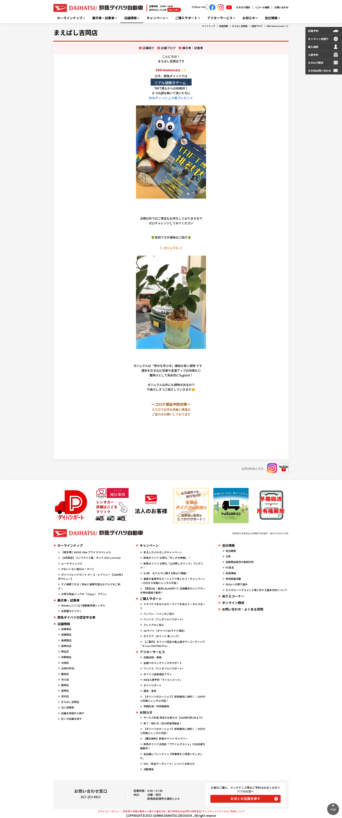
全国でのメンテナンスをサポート (162, 663)
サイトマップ (209, 811)
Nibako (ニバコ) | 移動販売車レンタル (83, 605)
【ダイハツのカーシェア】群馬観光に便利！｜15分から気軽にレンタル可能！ (172, 699)
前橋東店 (66, 629)
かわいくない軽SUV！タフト (77, 569)
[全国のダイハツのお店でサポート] (191, 505)
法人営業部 (67, 707)
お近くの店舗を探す (245, 798)
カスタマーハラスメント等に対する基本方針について (256, 590)
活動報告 (148, 769)
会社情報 (271, 18)
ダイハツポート (152, 685)
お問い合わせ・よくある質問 (242, 609)
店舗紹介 (148, 48)
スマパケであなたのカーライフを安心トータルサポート (172, 606)
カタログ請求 (243, 7)
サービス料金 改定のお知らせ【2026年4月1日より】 (173, 717)
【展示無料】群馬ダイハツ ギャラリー (165, 738)
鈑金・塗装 (149, 691)
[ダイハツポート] (71, 505)
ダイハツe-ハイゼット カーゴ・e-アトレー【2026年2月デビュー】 (90, 577)
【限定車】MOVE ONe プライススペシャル (86, 552)
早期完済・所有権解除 (156, 706)
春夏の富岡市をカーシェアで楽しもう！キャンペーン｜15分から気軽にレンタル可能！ (172, 581)
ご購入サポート (186, 18)
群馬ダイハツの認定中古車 (76, 617)
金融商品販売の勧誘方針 (240, 562)
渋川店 (65, 679)
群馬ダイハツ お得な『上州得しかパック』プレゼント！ (171, 565)
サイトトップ (208, 26)
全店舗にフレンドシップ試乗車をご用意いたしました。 (171, 756)
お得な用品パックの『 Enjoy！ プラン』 (84, 594)
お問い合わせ (281, 7)
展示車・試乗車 (103, 18)
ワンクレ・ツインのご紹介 (158, 614)
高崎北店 (66, 646)
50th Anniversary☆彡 (278, 26)
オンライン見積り (318, 39)
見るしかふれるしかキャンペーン (162, 552)
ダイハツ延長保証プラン (157, 674)
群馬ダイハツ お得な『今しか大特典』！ (166, 558)
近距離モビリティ (71, 611)
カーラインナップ (69, 18)
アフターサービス (220, 18)
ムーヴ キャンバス (71, 563)
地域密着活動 (233, 579)
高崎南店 (66, 640)
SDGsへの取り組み (237, 584)
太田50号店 (67, 668)
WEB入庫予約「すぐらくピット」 (163, 680)
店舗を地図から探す (72, 713)
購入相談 (313, 47)
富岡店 (65, 690)
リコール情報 (262, 7)
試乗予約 (313, 31)
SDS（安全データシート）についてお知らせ (169, 764)
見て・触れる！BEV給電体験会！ (162, 723)
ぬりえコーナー (233, 596)
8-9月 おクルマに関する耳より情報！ (165, 573)
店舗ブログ (257, 26)
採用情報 (231, 573)
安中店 (65, 696)
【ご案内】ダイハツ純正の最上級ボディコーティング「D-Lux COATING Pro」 (172, 644)
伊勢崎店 (66, 657)
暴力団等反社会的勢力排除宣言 (184, 811)
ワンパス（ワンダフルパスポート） (164, 619)
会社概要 (231, 551)
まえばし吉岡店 (239, 26)
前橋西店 (66, 634)
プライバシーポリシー (109, 811)
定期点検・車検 (152, 657)
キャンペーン (156, 18)
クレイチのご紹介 (153, 625)
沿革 (228, 556)
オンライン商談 (233, 602)
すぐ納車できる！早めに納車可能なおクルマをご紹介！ (89, 586)
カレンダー (174, 9)
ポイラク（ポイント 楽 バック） (162, 636)
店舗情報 (130, 18)
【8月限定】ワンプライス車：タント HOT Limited (91, 558)
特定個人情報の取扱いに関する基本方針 (144, 811)
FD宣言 (230, 567)
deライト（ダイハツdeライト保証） (164, 630)
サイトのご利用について (232, 811)
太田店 (65, 663)
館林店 (65, 674)
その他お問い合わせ (319, 70)
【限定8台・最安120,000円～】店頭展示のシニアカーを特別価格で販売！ (172, 590)
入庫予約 (313, 55)
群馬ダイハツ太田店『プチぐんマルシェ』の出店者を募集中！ (172, 746)
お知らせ (248, 18)
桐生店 (65, 651)
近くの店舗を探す (71, 719)
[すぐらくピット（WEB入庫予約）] (151, 505)
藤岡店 (65, 685)
